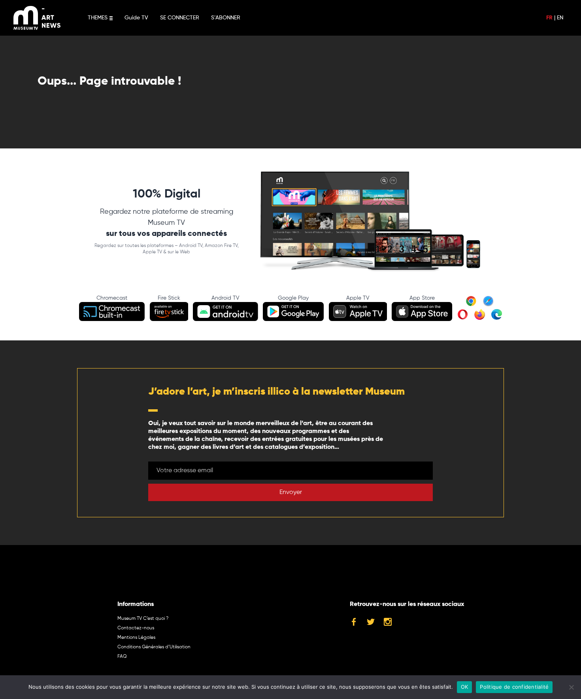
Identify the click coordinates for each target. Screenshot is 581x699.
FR (549, 18)
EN (560, 18)
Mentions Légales (136, 637)
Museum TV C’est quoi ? (142, 618)
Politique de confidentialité (514, 687)
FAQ (122, 656)
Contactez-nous (135, 628)
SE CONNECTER (179, 18)
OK (464, 687)
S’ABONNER (225, 18)
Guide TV (136, 18)
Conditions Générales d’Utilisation (154, 647)
